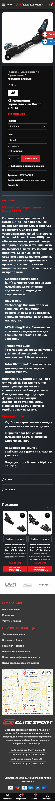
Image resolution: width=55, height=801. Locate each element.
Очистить (15, 147)
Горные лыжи (16, 75)
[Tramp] (44, 585)
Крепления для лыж (19, 79)
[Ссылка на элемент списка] (27, 609)
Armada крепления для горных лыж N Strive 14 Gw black (40, 547)
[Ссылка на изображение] (27, 722)
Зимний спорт (29, 72)
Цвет (10, 134)
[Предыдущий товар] (9, 85)
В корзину (30, 158)
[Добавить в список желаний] (22, 515)
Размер (12, 121)
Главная (12, 72)
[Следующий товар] (15, 85)
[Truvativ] (27, 585)
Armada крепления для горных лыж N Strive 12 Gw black (15, 547)
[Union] (10, 585)
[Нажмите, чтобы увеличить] (8, 57)
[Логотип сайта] (29, 4)
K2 (16, 185)
